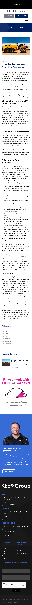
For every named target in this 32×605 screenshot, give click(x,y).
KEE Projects (6, 548)
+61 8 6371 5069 (9, 519)
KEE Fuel (4, 331)
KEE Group (5, 333)
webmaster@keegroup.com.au (9, 602)
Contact (4, 558)
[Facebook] (14, 7)
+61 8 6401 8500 (9, 505)
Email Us (7, 502)
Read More (14, 367)
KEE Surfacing (6, 338)
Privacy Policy (7, 598)
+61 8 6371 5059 (9, 531)
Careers (4, 556)
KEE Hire (4, 336)
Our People (5, 546)
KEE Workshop (6, 343)
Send (16, 590)
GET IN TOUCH (9, 15)
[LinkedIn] (17, 7)
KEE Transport (6, 341)
